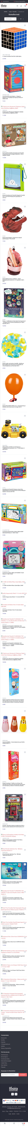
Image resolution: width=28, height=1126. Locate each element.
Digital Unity (20, 1119)
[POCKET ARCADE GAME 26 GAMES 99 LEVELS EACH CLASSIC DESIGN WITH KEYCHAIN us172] (14, 808)
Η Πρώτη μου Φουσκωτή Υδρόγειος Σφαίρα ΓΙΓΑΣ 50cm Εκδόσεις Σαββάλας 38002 (13, 659)
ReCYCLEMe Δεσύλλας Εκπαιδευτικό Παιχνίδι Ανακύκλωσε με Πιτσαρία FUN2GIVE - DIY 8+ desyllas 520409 (13, 154)
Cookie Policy (4, 1063)
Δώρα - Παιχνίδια (13, 11)
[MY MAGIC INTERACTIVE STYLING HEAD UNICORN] (14, 605)
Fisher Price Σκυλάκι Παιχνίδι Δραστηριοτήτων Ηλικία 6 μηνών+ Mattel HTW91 (14, 928)
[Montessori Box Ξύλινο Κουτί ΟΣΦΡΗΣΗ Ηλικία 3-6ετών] (14, 937)
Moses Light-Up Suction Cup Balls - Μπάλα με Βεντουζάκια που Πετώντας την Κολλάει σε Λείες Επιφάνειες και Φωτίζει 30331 (13, 364)
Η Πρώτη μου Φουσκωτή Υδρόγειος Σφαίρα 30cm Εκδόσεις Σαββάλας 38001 (13, 112)
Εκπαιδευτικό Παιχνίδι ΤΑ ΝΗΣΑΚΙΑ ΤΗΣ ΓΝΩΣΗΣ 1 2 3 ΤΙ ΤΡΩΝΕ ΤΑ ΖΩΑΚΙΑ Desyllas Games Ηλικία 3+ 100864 (13, 644)
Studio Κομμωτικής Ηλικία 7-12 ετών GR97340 (13, 596)
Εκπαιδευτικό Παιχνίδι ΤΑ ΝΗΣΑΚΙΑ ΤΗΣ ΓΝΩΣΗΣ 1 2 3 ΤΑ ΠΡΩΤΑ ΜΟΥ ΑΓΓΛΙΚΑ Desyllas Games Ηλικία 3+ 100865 (14, 627)
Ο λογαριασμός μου (5, 1044)
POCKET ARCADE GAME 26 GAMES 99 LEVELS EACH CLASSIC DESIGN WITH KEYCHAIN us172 (13, 826)
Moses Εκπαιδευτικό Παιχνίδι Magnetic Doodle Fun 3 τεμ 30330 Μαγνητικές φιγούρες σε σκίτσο (14, 196)
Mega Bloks (5, 445)
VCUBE (4, 583)
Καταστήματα (4, 1056)
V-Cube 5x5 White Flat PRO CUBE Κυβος (12, 56)
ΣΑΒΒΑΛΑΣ (5, 110)
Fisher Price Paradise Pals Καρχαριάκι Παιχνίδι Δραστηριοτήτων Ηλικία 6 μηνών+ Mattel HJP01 (14, 914)
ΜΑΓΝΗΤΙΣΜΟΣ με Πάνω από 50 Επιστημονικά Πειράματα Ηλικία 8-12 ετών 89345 (14, 956)
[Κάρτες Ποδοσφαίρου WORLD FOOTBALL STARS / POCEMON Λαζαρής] (14, 835)
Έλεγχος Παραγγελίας (20, 1)
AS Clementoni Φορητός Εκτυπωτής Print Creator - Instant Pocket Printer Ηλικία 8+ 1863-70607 (14, 1019)
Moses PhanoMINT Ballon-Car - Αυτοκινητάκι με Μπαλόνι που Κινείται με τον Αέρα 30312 (14, 406)
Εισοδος (3, 1040)
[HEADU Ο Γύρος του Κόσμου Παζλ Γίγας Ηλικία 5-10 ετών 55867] (14, 966)
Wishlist (3, 1046)
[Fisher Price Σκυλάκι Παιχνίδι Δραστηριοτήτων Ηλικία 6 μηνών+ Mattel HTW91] (14, 923)
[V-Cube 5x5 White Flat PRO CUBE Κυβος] (14, 38)
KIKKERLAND (5, 740)
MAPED (4, 880)
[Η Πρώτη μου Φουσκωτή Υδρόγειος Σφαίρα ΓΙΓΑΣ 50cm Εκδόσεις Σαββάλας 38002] (14, 654)
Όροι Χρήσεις (4, 1065)
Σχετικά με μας (4, 1054)
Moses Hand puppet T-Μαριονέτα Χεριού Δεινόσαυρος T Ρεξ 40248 (12, 238)
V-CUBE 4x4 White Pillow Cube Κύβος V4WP (13, 585)
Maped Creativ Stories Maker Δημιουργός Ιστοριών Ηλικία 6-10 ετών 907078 (12, 882)
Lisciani (4, 487)
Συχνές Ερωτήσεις (5, 1058)
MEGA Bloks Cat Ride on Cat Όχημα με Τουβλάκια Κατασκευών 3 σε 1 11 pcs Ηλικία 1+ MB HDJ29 (14, 448)
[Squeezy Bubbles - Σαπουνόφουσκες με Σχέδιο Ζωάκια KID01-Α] (14, 724)
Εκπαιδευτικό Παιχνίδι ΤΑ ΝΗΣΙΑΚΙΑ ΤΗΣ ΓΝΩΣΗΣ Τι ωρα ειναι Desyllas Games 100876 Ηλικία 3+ (13, 899)
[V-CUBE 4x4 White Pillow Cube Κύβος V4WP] (14, 582)
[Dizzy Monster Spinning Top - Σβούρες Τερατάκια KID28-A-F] (14, 849)
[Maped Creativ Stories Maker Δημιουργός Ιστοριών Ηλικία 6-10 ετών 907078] (14, 870)
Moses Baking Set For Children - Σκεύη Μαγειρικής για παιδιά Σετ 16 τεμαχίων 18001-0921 (13, 280)
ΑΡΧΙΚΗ (5, 11)
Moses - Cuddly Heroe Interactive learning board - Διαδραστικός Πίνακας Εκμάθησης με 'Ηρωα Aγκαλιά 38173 (14, 322)
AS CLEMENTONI (6, 530)
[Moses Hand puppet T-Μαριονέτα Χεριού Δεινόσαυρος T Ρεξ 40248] (14, 220)
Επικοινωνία (4, 1038)
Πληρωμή (3, 1067)
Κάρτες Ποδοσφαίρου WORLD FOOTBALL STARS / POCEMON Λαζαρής (13, 840)
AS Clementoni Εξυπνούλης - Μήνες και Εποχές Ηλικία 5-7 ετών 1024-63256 (13, 985)
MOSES (4, 193)
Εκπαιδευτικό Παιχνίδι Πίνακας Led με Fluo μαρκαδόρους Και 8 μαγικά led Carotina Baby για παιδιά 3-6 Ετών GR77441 (14, 490)
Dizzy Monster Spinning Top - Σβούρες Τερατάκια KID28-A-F (12, 855)
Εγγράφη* (22, 1074)
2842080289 (6, 1)
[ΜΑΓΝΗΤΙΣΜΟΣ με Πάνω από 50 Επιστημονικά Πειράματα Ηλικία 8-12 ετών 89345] (14, 951)
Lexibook (4, 608)
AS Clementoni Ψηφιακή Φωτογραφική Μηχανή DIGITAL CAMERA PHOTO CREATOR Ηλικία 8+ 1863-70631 (14, 1002)
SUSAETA (4, 698)
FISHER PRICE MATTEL (7, 911)
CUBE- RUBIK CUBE (6, 54)
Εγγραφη (3, 1042)
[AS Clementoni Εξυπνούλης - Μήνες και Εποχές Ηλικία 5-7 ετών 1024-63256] (14, 980)
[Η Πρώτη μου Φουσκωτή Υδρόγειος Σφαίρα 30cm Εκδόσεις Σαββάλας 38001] (14, 107)
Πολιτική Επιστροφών (6, 1060)
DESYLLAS (4, 151)
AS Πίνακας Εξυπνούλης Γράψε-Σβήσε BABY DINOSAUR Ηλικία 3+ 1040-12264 (13, 532)
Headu (4, 968)
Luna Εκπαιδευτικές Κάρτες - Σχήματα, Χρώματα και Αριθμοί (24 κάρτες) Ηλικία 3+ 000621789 (13, 97)
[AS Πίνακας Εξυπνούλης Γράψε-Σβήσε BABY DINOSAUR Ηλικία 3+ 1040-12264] (14, 514)
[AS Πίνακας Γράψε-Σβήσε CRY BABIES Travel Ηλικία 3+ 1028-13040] (14, 555)
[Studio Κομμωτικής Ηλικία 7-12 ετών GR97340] (14, 593)
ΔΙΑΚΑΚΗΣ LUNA (6, 94)
